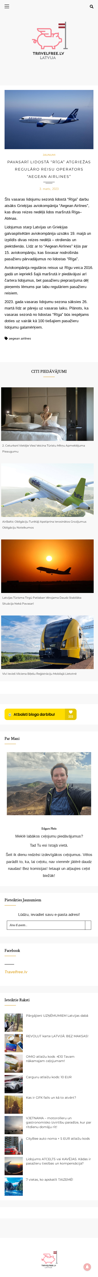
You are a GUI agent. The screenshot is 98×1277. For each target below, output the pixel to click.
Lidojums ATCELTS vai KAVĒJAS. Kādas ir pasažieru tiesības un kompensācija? (58, 1161)
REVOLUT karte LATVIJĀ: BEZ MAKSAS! (57, 1036)
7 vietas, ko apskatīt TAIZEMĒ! (49, 1179)
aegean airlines (20, 338)
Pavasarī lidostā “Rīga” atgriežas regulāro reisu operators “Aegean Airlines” (49, 169)
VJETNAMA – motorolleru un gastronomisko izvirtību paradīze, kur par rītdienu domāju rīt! (58, 1122)
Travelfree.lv (16, 972)
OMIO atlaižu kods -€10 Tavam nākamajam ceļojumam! (50, 1059)
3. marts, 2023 (49, 189)
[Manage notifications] (87, 1267)
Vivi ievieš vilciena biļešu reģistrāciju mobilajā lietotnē (39, 673)
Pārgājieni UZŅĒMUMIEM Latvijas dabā (57, 1016)
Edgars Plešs (49, 829)
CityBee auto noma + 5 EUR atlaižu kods (58, 1139)
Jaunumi (49, 154)
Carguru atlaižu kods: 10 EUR (49, 1077)
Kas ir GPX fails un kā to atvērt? (51, 1098)
